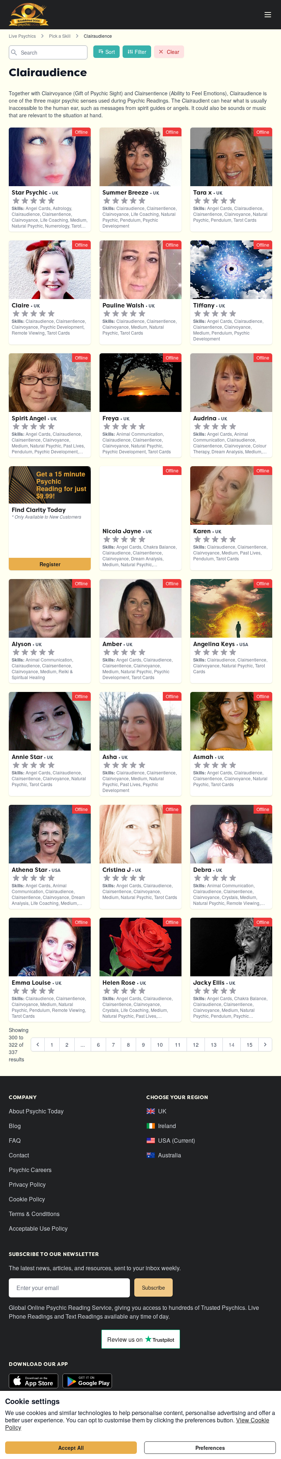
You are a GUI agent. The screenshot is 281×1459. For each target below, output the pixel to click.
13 (214, 1044)
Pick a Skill (60, 36)
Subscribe (153, 1287)
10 (160, 1044)
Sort (110, 51)
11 (178, 1044)
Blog (15, 1125)
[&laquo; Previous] (38, 1044)
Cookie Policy (27, 1199)
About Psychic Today (36, 1111)
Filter (140, 51)
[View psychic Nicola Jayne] (50, 518)
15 (249, 1044)
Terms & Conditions (34, 1213)
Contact (19, 1155)
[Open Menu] (268, 14)
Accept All (71, 1447)
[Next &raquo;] (265, 1044)
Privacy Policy (27, 1184)
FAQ (14, 1140)
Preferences (210, 1447)
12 (196, 1044)
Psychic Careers (30, 1169)
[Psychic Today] (29, 14)
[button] (16, 200)
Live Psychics (22, 36)
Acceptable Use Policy (38, 1228)
